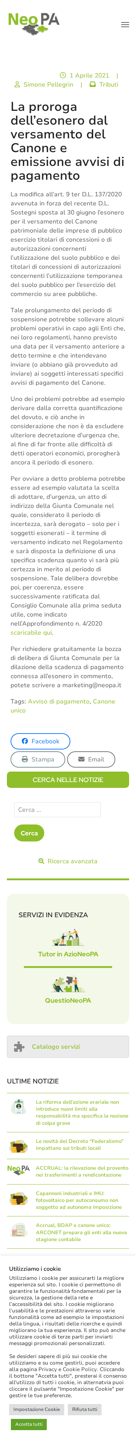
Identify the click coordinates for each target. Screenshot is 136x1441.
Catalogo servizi (56, 1047)
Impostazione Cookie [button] (36, 1409)
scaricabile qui (31, 632)
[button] (125, 24)
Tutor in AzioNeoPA (68, 953)
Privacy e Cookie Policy (67, 1369)
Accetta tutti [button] (28, 1424)
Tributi (108, 84)
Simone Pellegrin (48, 84)
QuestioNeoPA (68, 1000)
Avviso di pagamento (59, 701)
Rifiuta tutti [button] (84, 1409)
